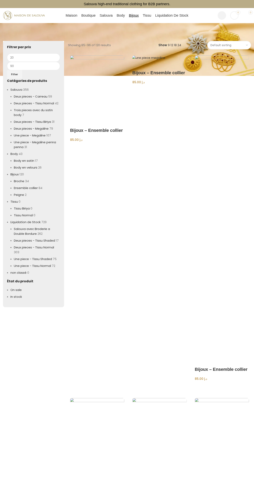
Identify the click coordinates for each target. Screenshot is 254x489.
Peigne (18, 186)
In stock (15, 284)
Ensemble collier (25, 179)
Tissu (13, 193)
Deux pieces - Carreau (29, 93)
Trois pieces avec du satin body (35, 106)
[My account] (222, 15)
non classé (17, 259)
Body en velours (25, 159)
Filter (14, 70)
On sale (15, 277)
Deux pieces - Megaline (29, 120)
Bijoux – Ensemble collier (96, 126)
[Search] (212, 15)
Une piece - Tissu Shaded (31, 246)
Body (13, 145)
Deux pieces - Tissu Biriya (31, 113)
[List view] (191, 41)
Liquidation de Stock (24, 213)
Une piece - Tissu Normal (31, 252)
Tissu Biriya (21, 200)
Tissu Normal (23, 207)
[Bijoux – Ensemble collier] (97, 82)
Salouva (15, 86)
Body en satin (23, 152)
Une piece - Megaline (28, 127)
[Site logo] (24, 15)
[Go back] (8, 27)
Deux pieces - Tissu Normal (32, 100)
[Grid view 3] (198, 41)
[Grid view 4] (204, 41)
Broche (18, 173)
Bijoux (14, 166)
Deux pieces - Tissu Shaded (32, 232)
